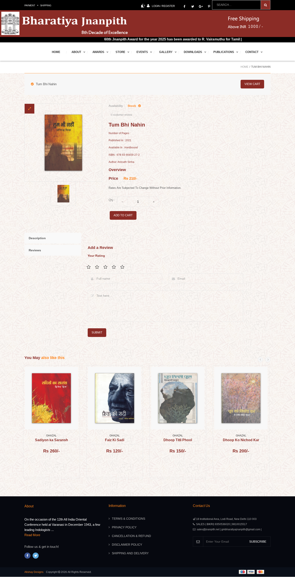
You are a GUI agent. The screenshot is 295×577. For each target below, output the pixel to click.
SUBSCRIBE (257, 541)
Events (142, 52)
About (76, 52)
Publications (223, 52)
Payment (29, 5)
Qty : (112, 200)
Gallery (166, 52)
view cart (252, 84)
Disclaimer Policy (127, 544)
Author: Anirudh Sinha (121, 162)
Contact (252, 52)
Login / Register (163, 6)
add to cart (123, 215)
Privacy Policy (124, 527)
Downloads (193, 52)
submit (97, 332)
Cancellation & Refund (131, 536)
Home (56, 52)
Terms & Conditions (128, 518)
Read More (32, 535)
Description (37, 238)
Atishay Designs (33, 572)
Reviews (35, 250)
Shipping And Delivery (130, 553)
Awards (98, 52)
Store (120, 52)
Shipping (45, 5)
